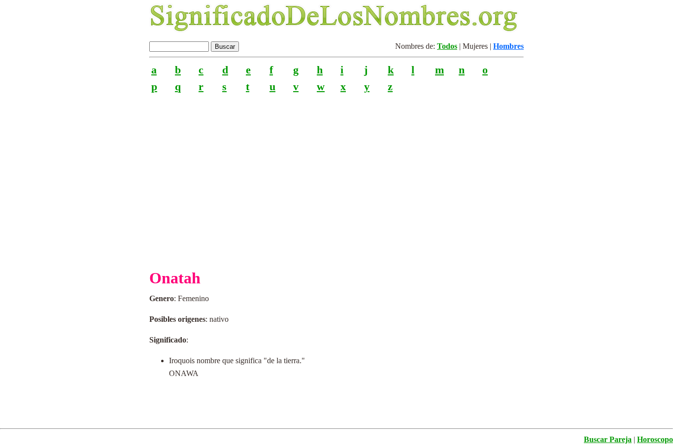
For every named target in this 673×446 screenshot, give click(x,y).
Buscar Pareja (608, 439)
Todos (447, 46)
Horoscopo (655, 439)
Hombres (508, 46)
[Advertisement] (336, 177)
